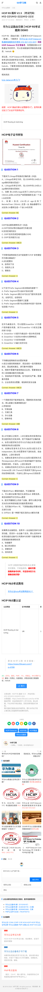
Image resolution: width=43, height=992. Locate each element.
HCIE (33, 922)
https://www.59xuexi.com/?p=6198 (25, 699)
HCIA (25, 922)
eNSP (31, 925)
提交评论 (35, 880)
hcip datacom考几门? (11, 80)
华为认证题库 (6, 8)
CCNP (16, 922)
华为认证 (5, 922)
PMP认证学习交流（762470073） (18, 912)
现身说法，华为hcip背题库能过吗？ (32, 755)
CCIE (20, 922)
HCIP (29, 922)
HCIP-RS (23, 730)
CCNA (11, 922)
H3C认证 (37, 925)
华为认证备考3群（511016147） (17, 904)
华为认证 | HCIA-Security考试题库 (11, 850)
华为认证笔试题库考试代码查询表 (31, 781)
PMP (20, 925)
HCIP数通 (33, 730)
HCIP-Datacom (11, 730)
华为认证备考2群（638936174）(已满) (19, 907)
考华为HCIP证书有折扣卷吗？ (11, 755)
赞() (32, 20)
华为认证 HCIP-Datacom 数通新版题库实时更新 (31, 805)
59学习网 (21, 3)
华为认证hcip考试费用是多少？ (21, 591)
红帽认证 (26, 925)
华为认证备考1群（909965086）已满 (19, 909)
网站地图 (35, 986)
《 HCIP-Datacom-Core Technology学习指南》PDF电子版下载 (31, 850)
